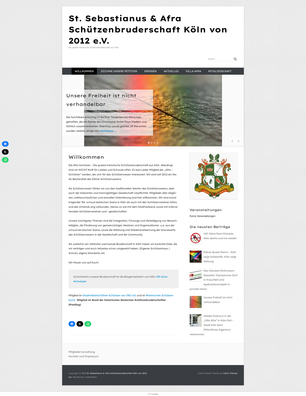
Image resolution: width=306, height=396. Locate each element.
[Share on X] (79, 324)
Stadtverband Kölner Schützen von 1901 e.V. (109, 295)
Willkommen (84, 71)
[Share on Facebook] (72, 324)
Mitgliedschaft (219, 71)
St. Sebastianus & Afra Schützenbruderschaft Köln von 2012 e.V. (148, 29)
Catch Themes (230, 373)
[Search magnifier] (235, 59)
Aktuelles (171, 71)
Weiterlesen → (125, 130)
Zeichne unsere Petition (119, 71)
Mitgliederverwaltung (82, 351)
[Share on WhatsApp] (87, 324)
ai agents (154, 394)
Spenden (150, 71)
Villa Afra (193, 71)
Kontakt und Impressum (84, 356)
